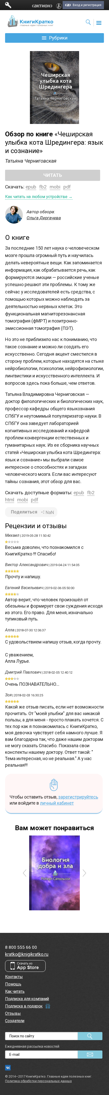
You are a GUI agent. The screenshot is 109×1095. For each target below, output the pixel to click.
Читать (52, 175)
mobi (55, 187)
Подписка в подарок (24, 1006)
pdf (67, 187)
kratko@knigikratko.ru (26, 954)
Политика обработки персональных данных (38, 1081)
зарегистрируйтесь (78, 797)
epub (31, 187)
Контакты (14, 976)
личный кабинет (57, 803)
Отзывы (13, 1013)
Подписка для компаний (27, 998)
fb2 (43, 187)
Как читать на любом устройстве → (38, 196)
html (9, 500)
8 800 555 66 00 (21, 947)
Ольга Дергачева (44, 217)
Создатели (14, 1020)
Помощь (13, 984)
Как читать (15, 991)
